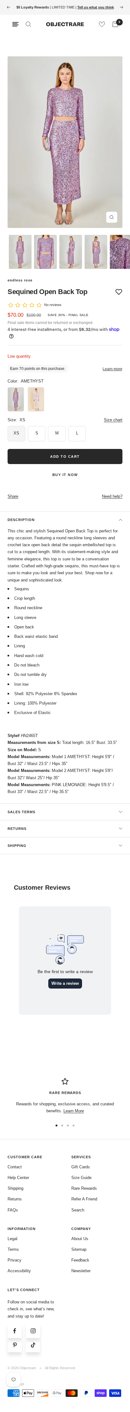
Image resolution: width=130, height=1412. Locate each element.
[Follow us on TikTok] (33, 1345)
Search (77, 1210)
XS (16, 433)
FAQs (13, 1210)
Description (21, 520)
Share (13, 496)
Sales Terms (21, 812)
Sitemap (78, 1249)
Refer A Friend (84, 1199)
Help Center (18, 1177)
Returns (17, 829)
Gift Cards (80, 1167)
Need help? (112, 496)
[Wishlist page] (102, 24)
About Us (79, 1238)
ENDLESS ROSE (20, 280)
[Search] (28, 24)
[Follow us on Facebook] (15, 1331)
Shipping (17, 846)
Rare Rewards (84, 1188)
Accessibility (19, 1270)
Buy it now (65, 475)
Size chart (113, 419)
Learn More (73, 1111)
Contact (15, 1167)
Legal (12, 1238)
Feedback (80, 1260)
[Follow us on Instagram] (33, 1331)
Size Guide (81, 1177)
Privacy (14, 1260)
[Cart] (115, 24)
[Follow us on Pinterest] (15, 1345)
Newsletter (81, 1270)
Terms (13, 1249)
